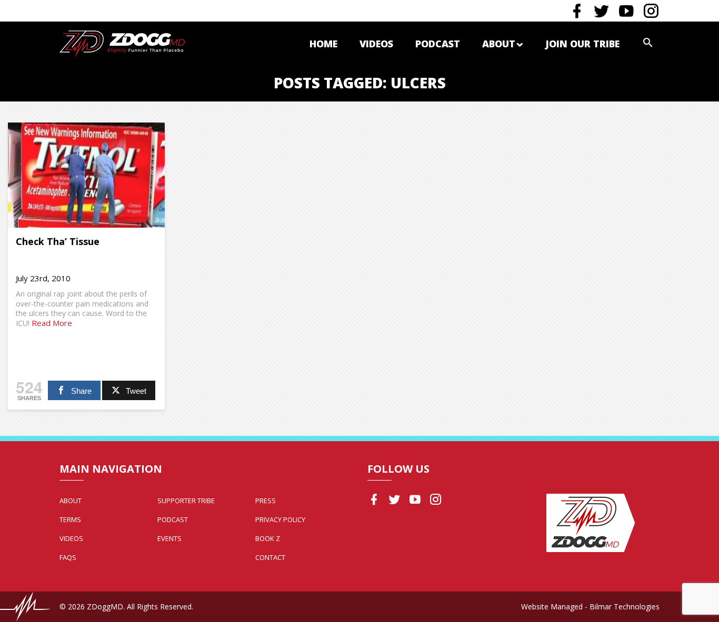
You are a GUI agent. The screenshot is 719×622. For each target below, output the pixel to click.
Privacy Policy (280, 519)
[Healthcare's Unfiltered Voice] (122, 43)
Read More (52, 323)
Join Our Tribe (582, 43)
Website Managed (552, 606)
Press (265, 500)
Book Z (267, 538)
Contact (270, 557)
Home (323, 43)
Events (169, 538)
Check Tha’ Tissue (57, 241)
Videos (376, 43)
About (498, 43)
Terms (70, 519)
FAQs (67, 557)
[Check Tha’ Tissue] (86, 175)
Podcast (437, 43)
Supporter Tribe (186, 500)
